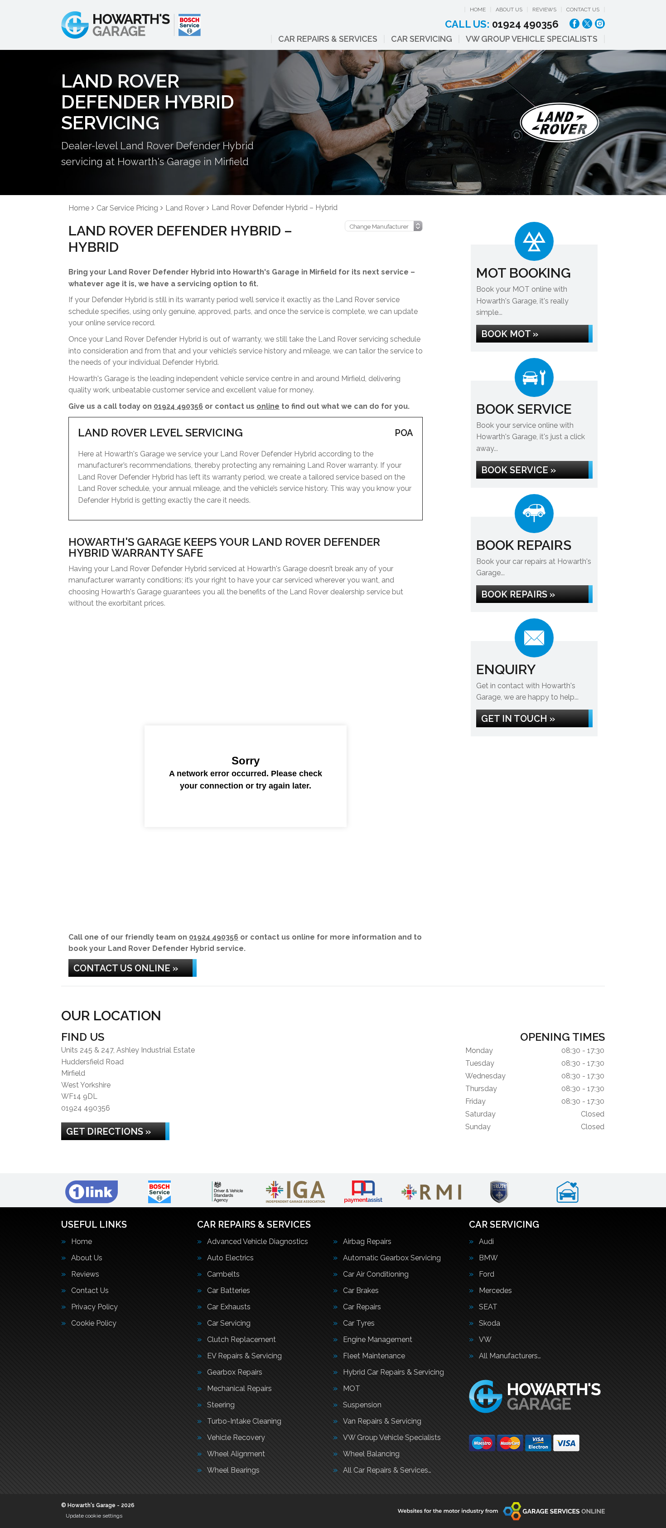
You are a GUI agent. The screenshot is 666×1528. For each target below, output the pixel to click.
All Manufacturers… (510, 1356)
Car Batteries (228, 1290)
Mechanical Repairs (239, 1388)
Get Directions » (108, 1131)
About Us (509, 9)
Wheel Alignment (236, 1454)
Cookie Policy (93, 1323)
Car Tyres (359, 1323)
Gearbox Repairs (234, 1372)
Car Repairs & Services (327, 39)
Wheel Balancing (371, 1454)
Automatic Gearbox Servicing (392, 1258)
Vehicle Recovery (236, 1437)
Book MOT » (509, 333)
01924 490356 (502, 24)
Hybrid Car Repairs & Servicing (393, 1372)
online (268, 406)
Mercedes (495, 1290)
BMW (488, 1258)
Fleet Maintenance (374, 1356)
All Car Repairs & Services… (387, 1470)
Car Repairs (362, 1307)
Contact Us (582, 9)
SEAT (488, 1307)
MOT (351, 1388)
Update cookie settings (94, 1516)
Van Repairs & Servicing (382, 1421)
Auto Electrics (230, 1258)
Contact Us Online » (125, 968)
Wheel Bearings (233, 1470)
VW (485, 1339)
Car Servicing (421, 39)
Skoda (489, 1323)
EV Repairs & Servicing (244, 1356)
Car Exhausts (229, 1307)
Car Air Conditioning (376, 1274)
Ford (486, 1274)
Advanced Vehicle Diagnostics (257, 1241)
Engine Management (377, 1339)
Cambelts (223, 1274)
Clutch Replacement (241, 1339)
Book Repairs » (518, 594)
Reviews (544, 9)
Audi (486, 1241)
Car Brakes (361, 1290)
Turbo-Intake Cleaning (244, 1421)
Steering (221, 1405)
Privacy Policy (94, 1307)
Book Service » (518, 470)
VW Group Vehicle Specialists (532, 39)
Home (478, 9)
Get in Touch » (518, 718)
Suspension (362, 1405)
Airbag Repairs (367, 1241)
